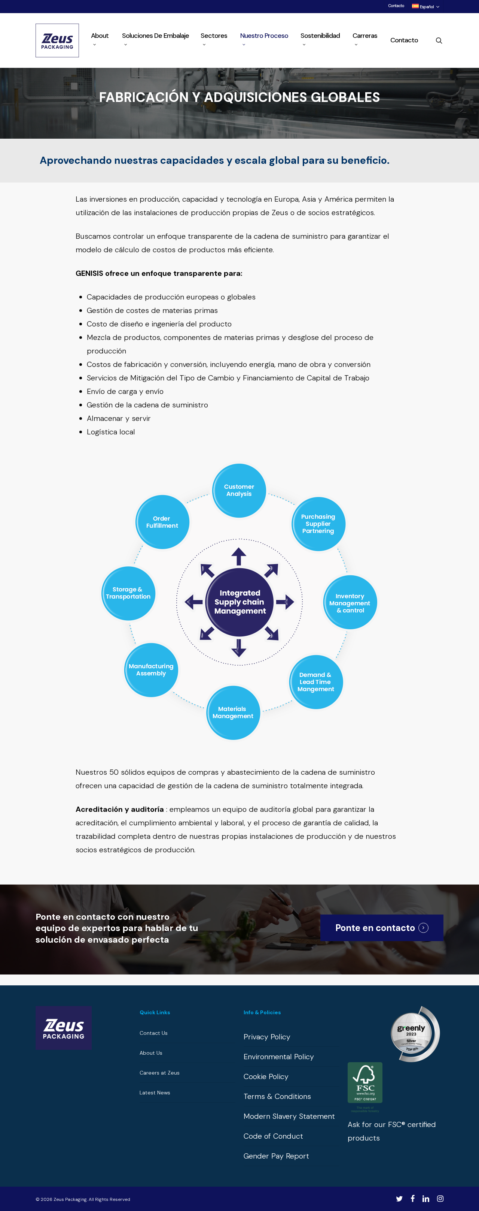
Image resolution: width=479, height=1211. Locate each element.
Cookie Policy (266, 1076)
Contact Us (154, 1033)
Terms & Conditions (277, 1096)
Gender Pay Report (276, 1156)
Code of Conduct (273, 1136)
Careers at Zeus (160, 1072)
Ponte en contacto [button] (375, 928)
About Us (151, 1052)
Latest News (155, 1092)
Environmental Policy (279, 1056)
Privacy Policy (267, 1037)
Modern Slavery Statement (289, 1116)
